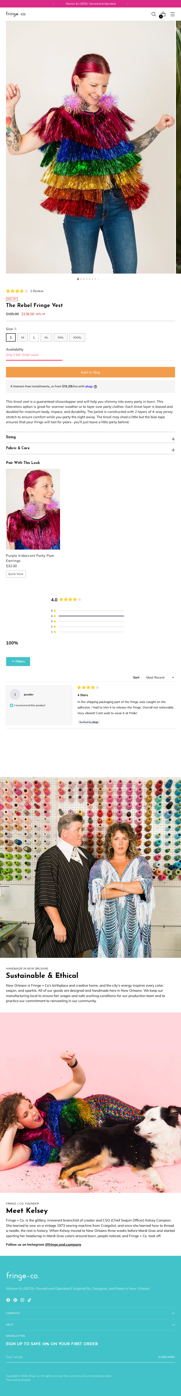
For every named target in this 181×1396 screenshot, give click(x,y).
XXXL (77, 337)
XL (46, 337)
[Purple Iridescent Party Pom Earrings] (33, 509)
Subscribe (166, 1357)
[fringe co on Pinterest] (15, 1301)
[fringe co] (16, 14)
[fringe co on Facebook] (8, 1301)
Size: (11, 329)
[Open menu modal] (172, 14)
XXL (61, 337)
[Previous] (53, 3)
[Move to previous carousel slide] (161, 762)
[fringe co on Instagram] (22, 1301)
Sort (136, 677)
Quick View (15, 574)
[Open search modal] (153, 14)
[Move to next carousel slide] (171, 762)
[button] (24, 291)
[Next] (127, 3)
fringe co (34, 1376)
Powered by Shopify (18, 1379)
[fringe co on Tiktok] (29, 1301)
